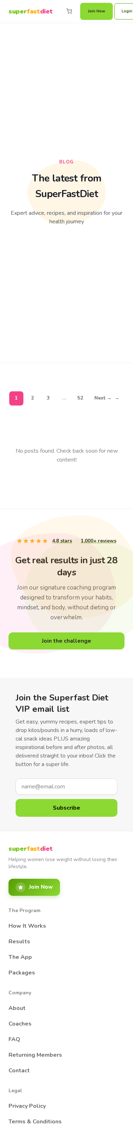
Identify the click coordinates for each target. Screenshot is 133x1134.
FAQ (14, 1039)
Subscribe (66, 808)
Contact (19, 1070)
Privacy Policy (27, 1106)
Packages (22, 973)
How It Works (27, 926)
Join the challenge (66, 641)
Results (19, 941)
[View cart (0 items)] (69, 11)
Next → (107, 398)
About (17, 1008)
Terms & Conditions (35, 1121)
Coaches (20, 1024)
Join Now (96, 11)
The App (20, 957)
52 (80, 398)
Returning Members (35, 1055)
